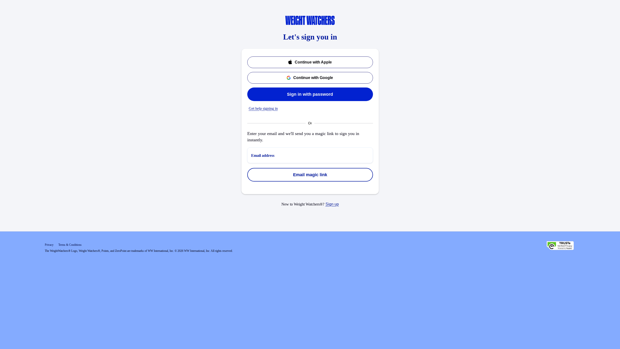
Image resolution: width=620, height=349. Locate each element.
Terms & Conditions (70, 244)
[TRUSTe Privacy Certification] (560, 246)
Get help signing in (263, 108)
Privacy (49, 244)
